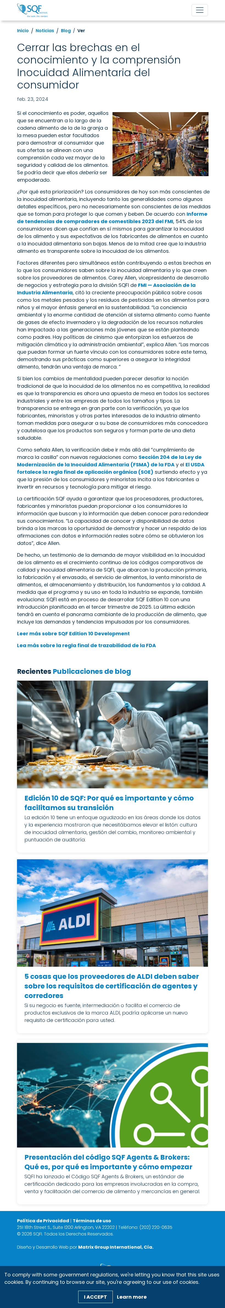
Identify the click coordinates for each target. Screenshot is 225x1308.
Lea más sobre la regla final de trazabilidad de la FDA (86, 645)
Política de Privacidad (43, 1221)
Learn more (132, 1296)
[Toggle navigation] (200, 10)
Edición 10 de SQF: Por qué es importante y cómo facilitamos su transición (109, 803)
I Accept (95, 1296)
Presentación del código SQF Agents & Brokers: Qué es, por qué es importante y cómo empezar (108, 1162)
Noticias (45, 30)
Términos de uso (92, 1221)
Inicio (23, 30)
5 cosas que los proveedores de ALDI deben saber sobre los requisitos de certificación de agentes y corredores (111, 986)
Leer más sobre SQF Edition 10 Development (73, 633)
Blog (66, 30)
